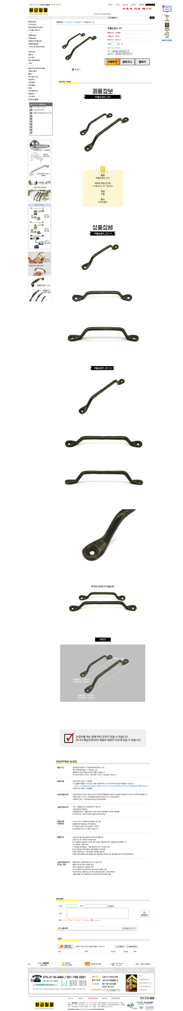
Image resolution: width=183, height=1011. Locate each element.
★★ (71, 920)
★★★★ (87, 920)
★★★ (78, 920)
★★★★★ (96, 920)
